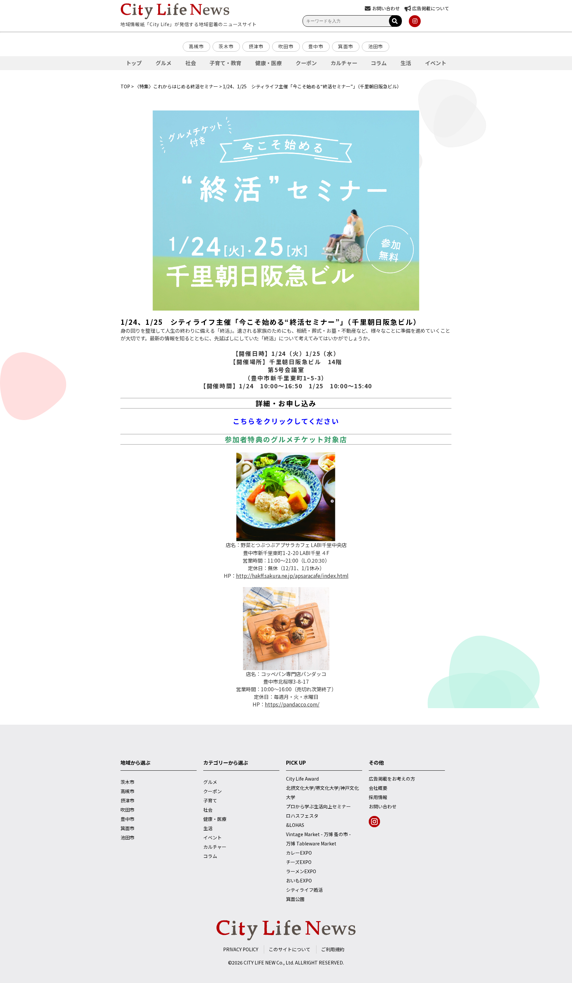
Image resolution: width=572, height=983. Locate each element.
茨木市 (226, 46)
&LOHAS (295, 825)
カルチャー (344, 63)
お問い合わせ (383, 806)
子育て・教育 (225, 63)
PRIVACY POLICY (240, 949)
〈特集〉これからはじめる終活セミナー (176, 86)
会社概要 (378, 788)
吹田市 (286, 46)
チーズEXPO (298, 862)
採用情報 (378, 797)
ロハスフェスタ (302, 815)
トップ (134, 63)
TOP (125, 86)
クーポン (306, 63)
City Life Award (302, 778)
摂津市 (256, 46)
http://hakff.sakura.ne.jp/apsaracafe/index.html (292, 575)
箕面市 (345, 46)
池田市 (375, 46)
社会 (190, 63)
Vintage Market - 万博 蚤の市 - (318, 834)
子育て (210, 800)
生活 (406, 63)
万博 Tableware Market (311, 843)
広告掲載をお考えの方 (392, 778)
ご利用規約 (332, 949)
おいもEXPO (299, 880)
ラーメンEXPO (301, 871)
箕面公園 (295, 899)
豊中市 (315, 46)
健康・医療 (268, 63)
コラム (379, 63)
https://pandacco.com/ (292, 704)
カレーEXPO (299, 852)
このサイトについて (289, 949)
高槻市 (196, 46)
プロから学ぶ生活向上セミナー (318, 806)
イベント (435, 63)
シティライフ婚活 (304, 889)
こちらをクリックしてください (286, 421)
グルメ (163, 63)
